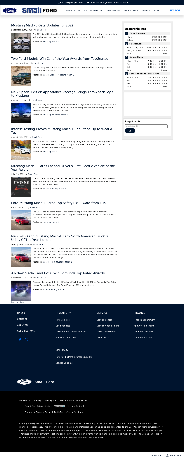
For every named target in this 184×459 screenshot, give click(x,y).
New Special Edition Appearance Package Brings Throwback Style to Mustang (62, 94)
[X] (26, 340)
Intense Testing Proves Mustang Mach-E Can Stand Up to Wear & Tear (62, 131)
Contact (22, 319)
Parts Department (106, 331)
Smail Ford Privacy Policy (38, 406)
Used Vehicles (113, 10)
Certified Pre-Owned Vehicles (71, 331)
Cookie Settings (74, 412)
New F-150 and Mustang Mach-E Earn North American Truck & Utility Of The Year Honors (59, 238)
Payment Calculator (144, 331)
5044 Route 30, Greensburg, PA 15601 (109, 2)
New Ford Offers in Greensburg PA (74, 357)
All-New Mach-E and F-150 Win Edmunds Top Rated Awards (58, 273)
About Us (22, 325)
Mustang (47, 115)
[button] (176, 10)
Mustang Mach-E (51, 41)
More (157, 11)
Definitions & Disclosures (73, 400)
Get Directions (26, 331)
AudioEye (59, 412)
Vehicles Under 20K (66, 337)
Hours (21, 313)
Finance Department (144, 320)
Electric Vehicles (93, 10)
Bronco (53, 75)
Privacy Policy (74, 406)
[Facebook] (20, 340)
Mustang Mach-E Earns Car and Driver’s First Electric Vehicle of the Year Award (63, 168)
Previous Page (18, 302)
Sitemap (37, 400)
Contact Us (24, 400)
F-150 (52, 262)
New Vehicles (73, 10)
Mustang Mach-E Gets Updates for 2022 (42, 25)
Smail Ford (40, 30)
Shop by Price (131, 10)
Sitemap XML (51, 400)
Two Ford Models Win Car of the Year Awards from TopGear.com (61, 58)
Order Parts (103, 337)
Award (46, 75)
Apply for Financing (144, 325)
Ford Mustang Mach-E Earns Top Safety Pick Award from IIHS (58, 203)
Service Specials (64, 363)
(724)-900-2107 (160, 37)
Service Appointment (108, 325)
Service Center (104, 320)
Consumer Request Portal (38, 412)
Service (146, 10)
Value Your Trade (143, 337)
